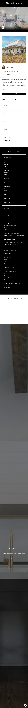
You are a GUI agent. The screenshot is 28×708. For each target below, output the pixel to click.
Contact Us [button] (14, 558)
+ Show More (5, 89)
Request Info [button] (14, 93)
